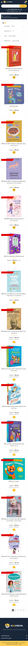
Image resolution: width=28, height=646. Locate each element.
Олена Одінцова (17, 183)
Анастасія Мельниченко (14, 70)
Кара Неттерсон (14, 445)
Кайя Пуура (14, 408)
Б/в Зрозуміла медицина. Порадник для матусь (14, 594)
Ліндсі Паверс (14, 370)
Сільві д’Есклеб (17, 295)
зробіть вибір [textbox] (12, 36)
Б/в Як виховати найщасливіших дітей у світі (14, 406)
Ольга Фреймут (10, 520)
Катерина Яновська (14, 595)
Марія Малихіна (14, 145)
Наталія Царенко (14, 558)
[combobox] (16, 36)
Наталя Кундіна (17, 520)
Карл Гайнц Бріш (14, 220)
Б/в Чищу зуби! (14, 106)
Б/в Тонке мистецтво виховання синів (14, 444)
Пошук (23, 6)
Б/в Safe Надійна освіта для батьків (14, 218)
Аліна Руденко (10, 183)
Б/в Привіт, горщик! (14, 481)
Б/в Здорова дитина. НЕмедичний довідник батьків (14, 181)
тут (20, 11)
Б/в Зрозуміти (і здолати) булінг (14, 68)
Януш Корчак (14, 333)
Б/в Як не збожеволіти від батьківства (14, 256)
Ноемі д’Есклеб (10, 295)
